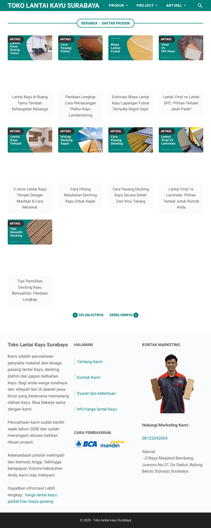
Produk (116, 5)
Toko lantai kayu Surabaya (53, 5)
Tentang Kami (89, 361)
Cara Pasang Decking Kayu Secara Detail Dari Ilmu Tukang (130, 195)
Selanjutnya (91, 315)
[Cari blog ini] (200, 6)
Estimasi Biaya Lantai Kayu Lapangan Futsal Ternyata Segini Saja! (130, 103)
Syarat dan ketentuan (96, 393)
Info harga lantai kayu (97, 409)
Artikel (174, 5)
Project (145, 5)
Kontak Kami (88, 377)
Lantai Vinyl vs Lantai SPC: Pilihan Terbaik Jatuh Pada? (181, 103)
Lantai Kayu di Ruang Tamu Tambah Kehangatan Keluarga (30, 103)
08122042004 (155, 438)
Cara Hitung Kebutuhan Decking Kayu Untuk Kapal (80, 195)
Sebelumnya (121, 315)
